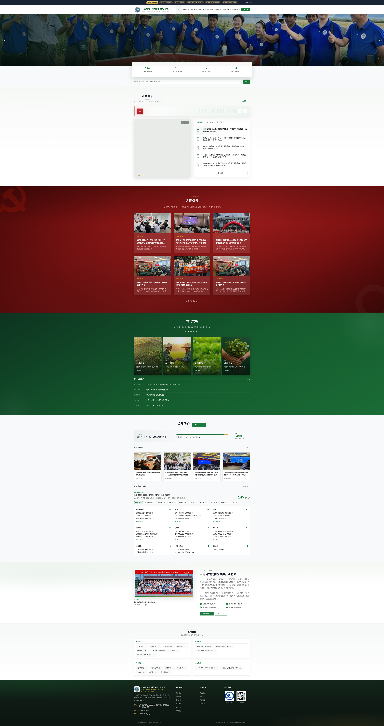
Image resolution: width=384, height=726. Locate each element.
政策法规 (218, 9)
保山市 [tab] (203, 502)
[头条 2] (139, 175)
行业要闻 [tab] (200, 122)
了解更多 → (207, 613)
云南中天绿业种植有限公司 (144, 513)
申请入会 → (199, 424)
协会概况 (235, 9)
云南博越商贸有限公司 (182, 518)
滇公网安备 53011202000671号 (239, 722)
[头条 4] (142, 175)
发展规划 (203, 700)
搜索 (246, 82)
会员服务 (226, 9)
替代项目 (203, 696)
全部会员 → (246, 486)
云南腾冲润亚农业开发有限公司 (223, 536)
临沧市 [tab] (193, 502)
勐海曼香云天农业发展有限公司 (184, 552)
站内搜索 (137, 81)
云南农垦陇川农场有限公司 (144, 531)
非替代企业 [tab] (225, 502)
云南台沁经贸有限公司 (220, 518)
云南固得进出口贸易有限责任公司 (223, 531)
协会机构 (221, 613)
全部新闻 (246, 101)
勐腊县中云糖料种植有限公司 (145, 518)
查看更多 (222, 173)
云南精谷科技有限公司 (143, 515)
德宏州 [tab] (182, 502)
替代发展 (201, 9)
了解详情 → (144, 50)
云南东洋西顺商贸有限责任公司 (223, 513)
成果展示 (203, 704)
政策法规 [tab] (219, 122)
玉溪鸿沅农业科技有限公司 (144, 552)
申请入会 (245, 9)
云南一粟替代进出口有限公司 (184, 513)
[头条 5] (143, 175)
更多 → (248, 379)
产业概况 (203, 693)
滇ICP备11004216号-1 (221, 722)
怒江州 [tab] (236, 502)
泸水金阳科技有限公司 (220, 549)
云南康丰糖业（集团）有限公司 (223, 534)
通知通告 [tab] (210, 122)
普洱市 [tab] (161, 502)
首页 (179, 9)
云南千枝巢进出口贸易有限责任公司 (147, 534)
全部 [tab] (138, 502)
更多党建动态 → (192, 301)
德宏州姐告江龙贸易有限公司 (145, 536)
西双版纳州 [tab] (149, 502)
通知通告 (210, 9)
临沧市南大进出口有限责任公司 (184, 534)
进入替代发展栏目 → (192, 331)
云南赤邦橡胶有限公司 (182, 549)
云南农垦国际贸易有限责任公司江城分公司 (188, 515)
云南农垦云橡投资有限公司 (221, 515)
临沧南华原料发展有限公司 (183, 531)
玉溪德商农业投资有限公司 (144, 549)
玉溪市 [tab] (214, 502)
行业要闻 (193, 9)
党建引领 (186, 9)
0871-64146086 (144, 710)
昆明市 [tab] (172, 502)
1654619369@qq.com (146, 714)
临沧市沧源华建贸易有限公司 (184, 536)
